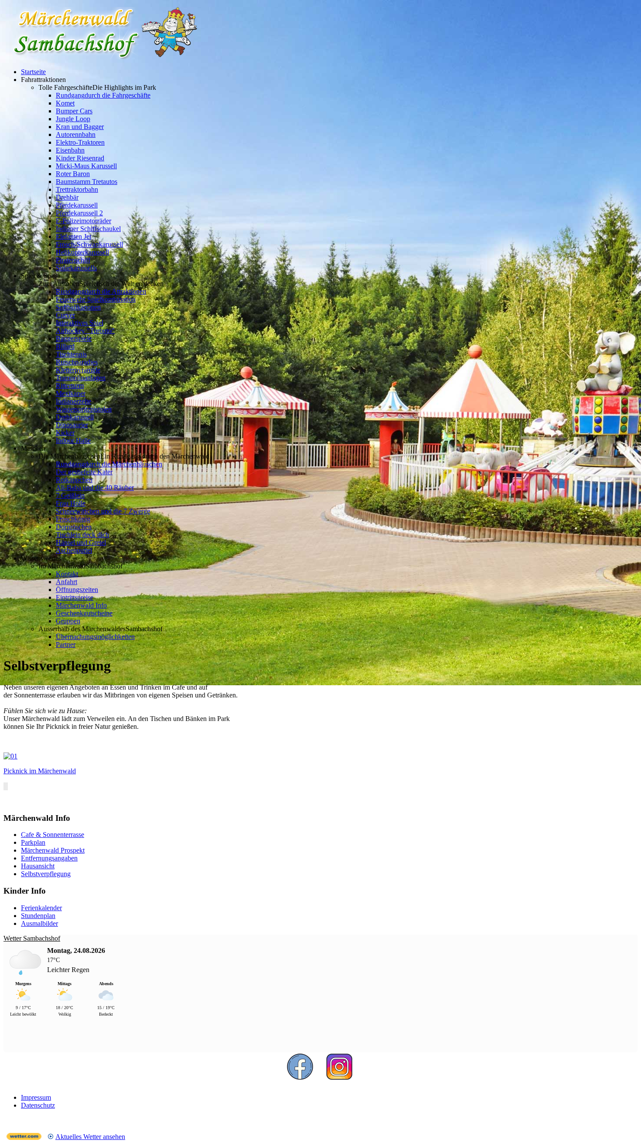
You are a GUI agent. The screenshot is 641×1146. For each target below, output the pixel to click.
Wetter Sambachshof (31, 938)
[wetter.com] (24, 1137)
